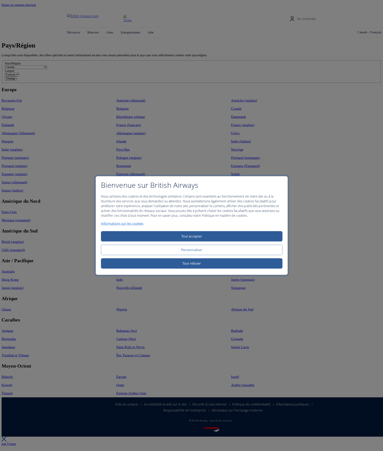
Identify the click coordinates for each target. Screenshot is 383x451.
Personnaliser (191, 250)
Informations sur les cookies (122, 223)
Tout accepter (191, 236)
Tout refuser (192, 263)
